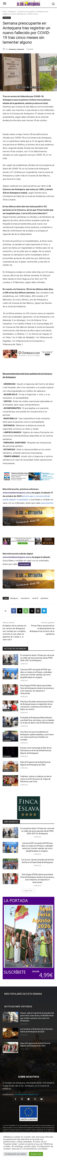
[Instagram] (22, 1099)
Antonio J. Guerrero (16, 49)
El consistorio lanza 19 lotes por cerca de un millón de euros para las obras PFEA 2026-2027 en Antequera (37, 657)
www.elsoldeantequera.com (16, 492)
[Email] (32, 610)
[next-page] (8, 790)
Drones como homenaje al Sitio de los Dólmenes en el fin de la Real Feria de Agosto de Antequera (36, 750)
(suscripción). (47, 503)
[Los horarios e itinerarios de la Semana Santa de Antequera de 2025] (10, 1033)
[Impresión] (38, 610)
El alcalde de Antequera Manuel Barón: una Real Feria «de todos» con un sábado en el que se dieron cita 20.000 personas (37, 720)
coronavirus (25, 598)
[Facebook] (13, 610)
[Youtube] (41, 1099)
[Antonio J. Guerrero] (4, 49)
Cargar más (27, 890)
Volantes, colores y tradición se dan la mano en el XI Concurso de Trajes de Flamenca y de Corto (35, 779)
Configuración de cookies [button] (15, 1154)
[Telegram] (44, 610)
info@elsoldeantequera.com (27, 1094)
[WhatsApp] (25, 610)
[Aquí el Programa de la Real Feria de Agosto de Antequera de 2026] (10, 766)
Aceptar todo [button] (35, 1154)
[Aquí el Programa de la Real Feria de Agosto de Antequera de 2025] (10, 1047)
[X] (19, 610)
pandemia (44, 598)
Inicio (5, 11)
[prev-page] (4, 790)
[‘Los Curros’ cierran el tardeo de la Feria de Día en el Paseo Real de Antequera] (10, 864)
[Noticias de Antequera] (28, 3)
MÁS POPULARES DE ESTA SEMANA (23, 993)
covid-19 (35, 598)
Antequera (12, 11)
